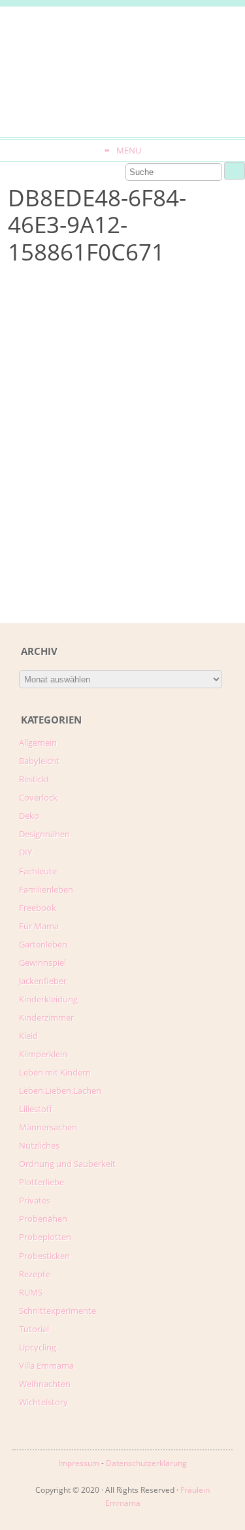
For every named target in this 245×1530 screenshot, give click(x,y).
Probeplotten (45, 1237)
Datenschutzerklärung (146, 1463)
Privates (34, 1200)
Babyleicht (39, 761)
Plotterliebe (41, 1182)
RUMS (30, 1292)
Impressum (78, 1463)
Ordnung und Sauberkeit (67, 1164)
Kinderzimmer (46, 1017)
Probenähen (43, 1218)
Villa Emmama (46, 1365)
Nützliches (39, 1145)
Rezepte (34, 1274)
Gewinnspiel (42, 962)
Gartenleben (43, 944)
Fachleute (38, 871)
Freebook (37, 908)
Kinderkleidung (48, 999)
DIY (25, 852)
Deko (29, 815)
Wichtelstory (43, 1402)
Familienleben (46, 889)
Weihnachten (45, 1384)
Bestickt (34, 779)
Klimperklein (43, 1054)
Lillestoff (35, 1109)
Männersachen (48, 1127)
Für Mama (39, 926)
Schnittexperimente (57, 1310)
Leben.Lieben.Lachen (60, 1090)
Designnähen (44, 834)
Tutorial (34, 1329)
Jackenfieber (43, 981)
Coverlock (38, 797)
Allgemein (38, 742)
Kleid (28, 1036)
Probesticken (44, 1256)
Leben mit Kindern (55, 1072)
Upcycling (37, 1347)
